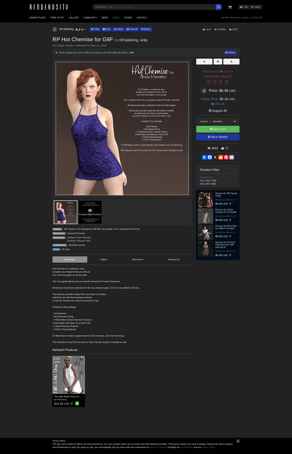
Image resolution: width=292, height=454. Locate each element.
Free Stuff (57, 17)
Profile (96, 29)
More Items (137, 259)
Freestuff (133, 29)
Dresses (81, 240)
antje (144, 40)
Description (69, 259)
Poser (128, 17)
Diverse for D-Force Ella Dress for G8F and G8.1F (225, 244)
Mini (88, 240)
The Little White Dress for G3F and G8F (74, 396)
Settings (231, 52)
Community (90, 17)
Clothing (71, 237)
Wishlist (146, 29)
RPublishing (128, 40)
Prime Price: (210, 99)
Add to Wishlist (219, 136)
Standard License (76, 245)
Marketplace (38, 17)
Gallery (74, 17)
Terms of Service (158, 447)
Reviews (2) (174, 259)
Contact (142, 17)
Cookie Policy (186, 447)
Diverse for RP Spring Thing (226, 194)
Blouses (87, 237)
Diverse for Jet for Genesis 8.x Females (226, 210)
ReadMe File (206, 177)
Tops (79, 237)
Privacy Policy (208, 447)
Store (107, 29)
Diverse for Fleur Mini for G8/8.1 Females (226, 227)
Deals (116, 17)
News (105, 17)
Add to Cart (219, 129)
